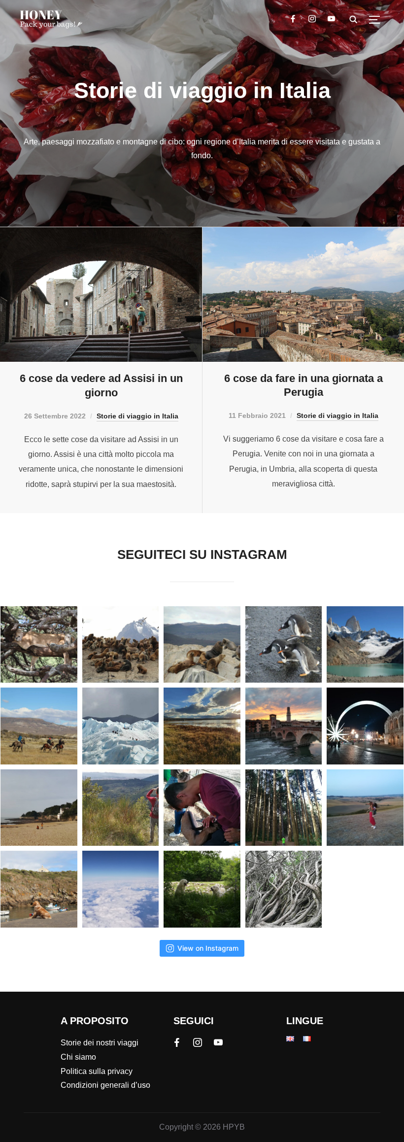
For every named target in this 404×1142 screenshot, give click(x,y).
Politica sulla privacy (97, 1071)
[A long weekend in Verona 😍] (365, 723)
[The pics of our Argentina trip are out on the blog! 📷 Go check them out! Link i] (120, 641)
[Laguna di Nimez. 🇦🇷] (202, 723)
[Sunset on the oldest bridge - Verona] (283, 723)
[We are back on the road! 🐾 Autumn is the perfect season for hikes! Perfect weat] (283, 804)
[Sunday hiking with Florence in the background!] (120, 804)
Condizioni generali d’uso (105, 1085)
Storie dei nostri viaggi (99, 1042)
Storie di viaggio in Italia (137, 416)
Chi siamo (78, 1057)
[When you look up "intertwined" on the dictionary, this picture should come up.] (283, 886)
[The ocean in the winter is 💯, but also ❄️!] (38, 804)
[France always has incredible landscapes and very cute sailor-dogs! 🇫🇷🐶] (38, 886)
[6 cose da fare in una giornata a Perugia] (303, 234)
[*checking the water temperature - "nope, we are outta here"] (283, 641)
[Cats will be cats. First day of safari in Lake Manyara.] (38, 641)
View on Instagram (207, 948)
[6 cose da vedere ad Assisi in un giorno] (101, 234)
